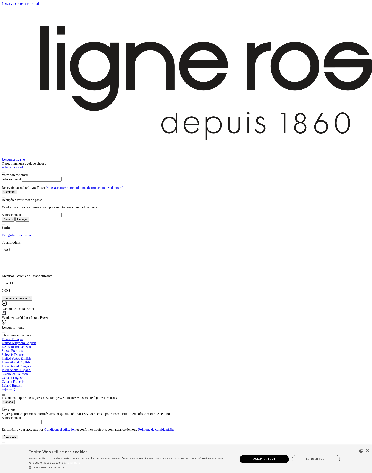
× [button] (367, 450)
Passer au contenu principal (20, 3)
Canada (8, 402)
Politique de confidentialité (156, 429)
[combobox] (361, 451)
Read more (73, 462)
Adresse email (11, 179)
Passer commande (15, 298)
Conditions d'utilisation (60, 429)
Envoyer (22, 219)
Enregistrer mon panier (17, 235)
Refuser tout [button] (316, 459)
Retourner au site (13, 159)
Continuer (9, 192)
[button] (130, 467)
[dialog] (186, 459)
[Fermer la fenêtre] (3, 172)
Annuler (8, 219)
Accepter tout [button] (264, 459)
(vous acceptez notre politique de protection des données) (84, 187)
